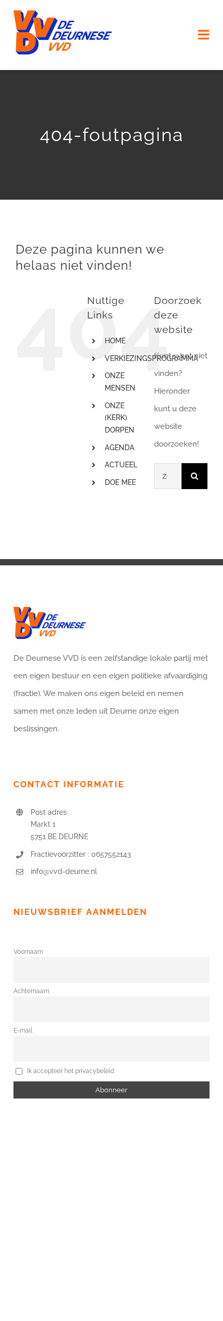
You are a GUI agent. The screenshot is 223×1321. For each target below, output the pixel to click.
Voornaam (28, 951)
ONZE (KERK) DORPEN (119, 418)
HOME (115, 341)
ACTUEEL (121, 465)
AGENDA (119, 447)
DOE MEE (120, 482)
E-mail (22, 1030)
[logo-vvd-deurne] (62, 14)
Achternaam (31, 991)
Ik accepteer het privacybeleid (69, 1071)
